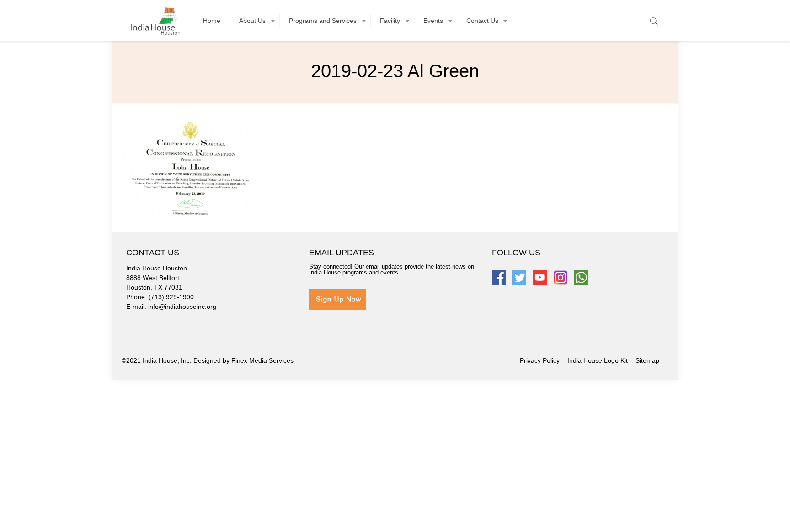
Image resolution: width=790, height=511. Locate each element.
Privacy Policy (540, 360)
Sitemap (647, 360)
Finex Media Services (262, 360)
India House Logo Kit (597, 360)
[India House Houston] (155, 20)
